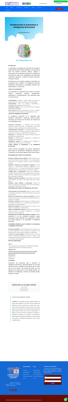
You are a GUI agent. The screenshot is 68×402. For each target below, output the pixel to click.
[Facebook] (23, 4)
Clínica (33, 7)
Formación (26, 7)
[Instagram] (16, 390)
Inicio (7, 7)
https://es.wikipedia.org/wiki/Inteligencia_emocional (21, 253)
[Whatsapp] (30, 4)
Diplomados (18, 7)
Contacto (7, 9)
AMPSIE (11, 7)
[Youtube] (28, 4)
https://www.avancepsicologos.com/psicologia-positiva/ (22, 251)
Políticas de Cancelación (39, 397)
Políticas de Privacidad (28, 397)
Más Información (24, 289)
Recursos (39, 7)
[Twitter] (25, 4)
